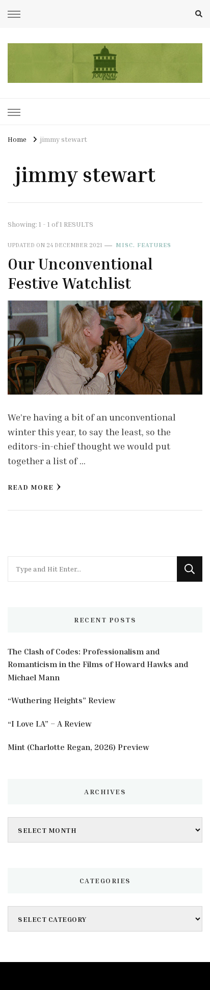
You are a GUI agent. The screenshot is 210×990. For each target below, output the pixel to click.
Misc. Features (143, 245)
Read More (31, 487)
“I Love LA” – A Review (50, 723)
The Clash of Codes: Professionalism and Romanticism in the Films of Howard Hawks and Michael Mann (98, 664)
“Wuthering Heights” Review (62, 700)
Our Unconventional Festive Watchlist (80, 273)
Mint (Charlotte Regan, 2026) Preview (78, 747)
